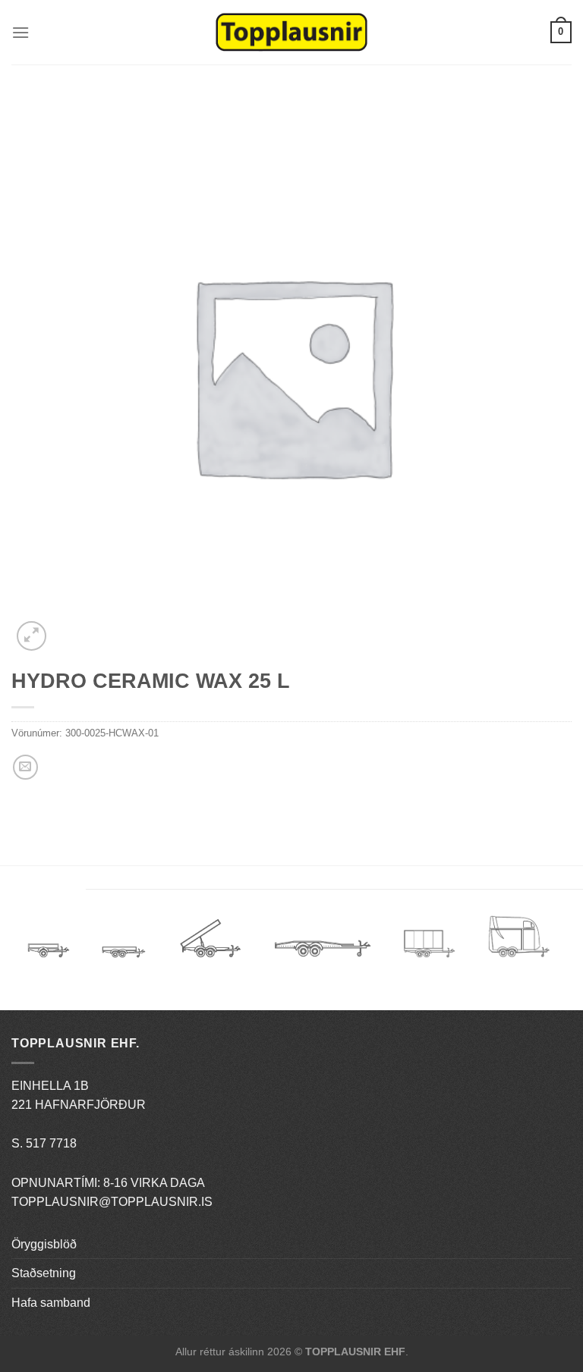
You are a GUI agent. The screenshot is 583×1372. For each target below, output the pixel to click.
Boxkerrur (429, 943)
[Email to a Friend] (25, 767)
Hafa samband (50, 1302)
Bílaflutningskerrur (322, 943)
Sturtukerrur (209, 943)
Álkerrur (48, 943)
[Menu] (20, 32)
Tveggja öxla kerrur (124, 963)
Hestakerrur (518, 943)
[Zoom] (31, 636)
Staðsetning (43, 1273)
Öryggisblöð (44, 1244)
